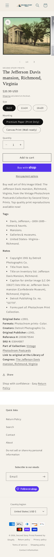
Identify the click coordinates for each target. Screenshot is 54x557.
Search (10, 427)
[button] (7, 5)
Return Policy (13, 419)
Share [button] (10, 374)
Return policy (24, 539)
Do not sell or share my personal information (24, 452)
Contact (10, 434)
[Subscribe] (44, 476)
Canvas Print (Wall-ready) (21, 129)
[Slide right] (34, 62)
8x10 (9, 108)
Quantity (7, 137)
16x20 (40, 108)
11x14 (24, 108)
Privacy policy (40, 539)
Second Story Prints (25, 535)
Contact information (28, 550)
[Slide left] (19, 62)
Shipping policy (38, 545)
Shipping (6, 96)
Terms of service (19, 545)
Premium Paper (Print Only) (22, 121)
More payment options (27, 176)
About (9, 442)
